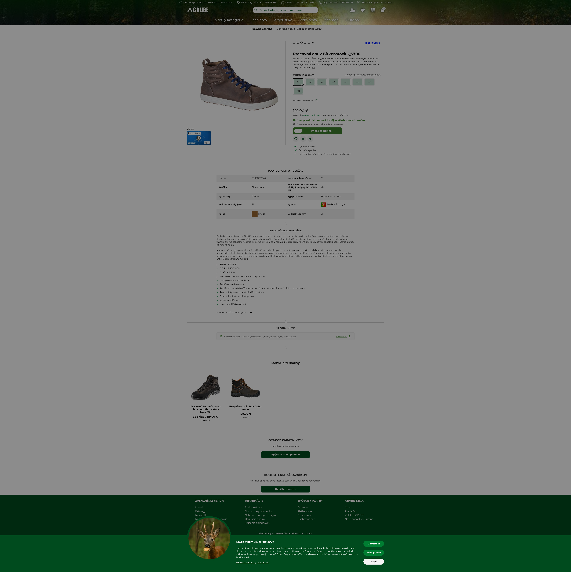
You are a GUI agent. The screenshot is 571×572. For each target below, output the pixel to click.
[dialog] (285, 286)
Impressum (263, 562)
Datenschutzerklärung (246, 562)
